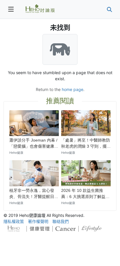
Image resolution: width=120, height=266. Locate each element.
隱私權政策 (13, 221)
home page (72, 89)
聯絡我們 (60, 221)
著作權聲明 (38, 221)
